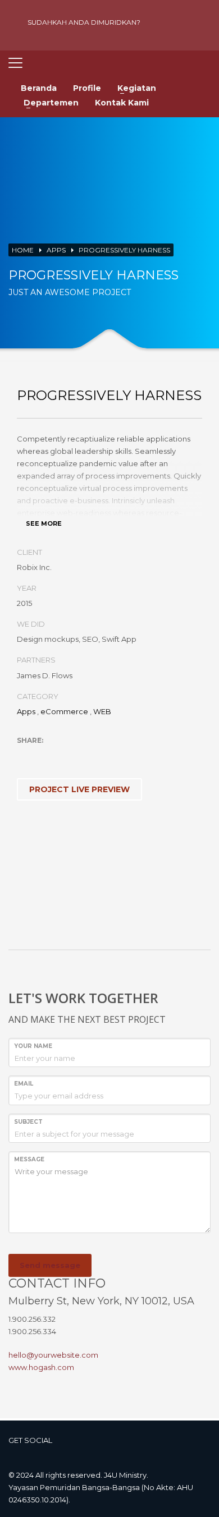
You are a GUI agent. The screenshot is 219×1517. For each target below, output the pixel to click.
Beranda (39, 88)
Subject (28, 1121)
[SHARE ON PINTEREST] (84, 755)
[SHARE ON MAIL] (103, 755)
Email (23, 1083)
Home (23, 250)
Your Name (33, 1046)
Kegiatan (136, 88)
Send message (50, 1265)
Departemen (51, 103)
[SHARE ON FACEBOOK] (44, 755)
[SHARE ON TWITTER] (25, 755)
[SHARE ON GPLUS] (64, 755)
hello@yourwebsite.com (53, 1354)
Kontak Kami (122, 103)
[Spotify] (199, 22)
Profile (87, 88)
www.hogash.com (41, 1367)
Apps (56, 250)
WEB (102, 711)
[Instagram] (179, 22)
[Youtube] (160, 22)
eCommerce (64, 711)
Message (29, 1159)
